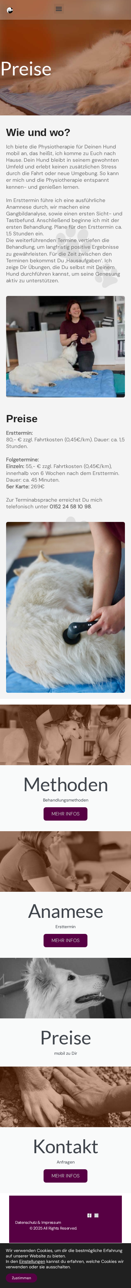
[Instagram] (96, 1215)
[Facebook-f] (89, 1215)
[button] (59, 9)
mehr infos (65, 814)
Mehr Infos (65, 940)
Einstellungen (32, 1261)
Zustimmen (21, 1278)
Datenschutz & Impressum (38, 1222)
